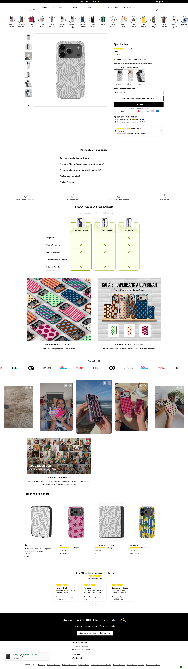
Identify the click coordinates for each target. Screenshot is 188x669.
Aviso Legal (41, 665)
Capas (45, 7)
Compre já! (139, 104)
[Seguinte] (28, 105)
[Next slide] (181, 407)
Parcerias (74, 7)
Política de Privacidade (69, 665)
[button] (138, 131)
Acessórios (58, 7)
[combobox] (182, 667)
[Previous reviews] (115, 131)
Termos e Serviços (119, 665)
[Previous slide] (6, 407)
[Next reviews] (162, 131)
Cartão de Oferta (130, 7)
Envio (127, 64)
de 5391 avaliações (95, 578)
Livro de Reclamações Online (135, 665)
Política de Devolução (53, 665)
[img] (95, 576)
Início (116, 40)
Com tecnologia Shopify (153, 665)
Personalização (111, 7)
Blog (44, 12)
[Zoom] (70, 70)
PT (184, 667)
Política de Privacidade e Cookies (101, 665)
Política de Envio (83, 665)
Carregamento (91, 7)
